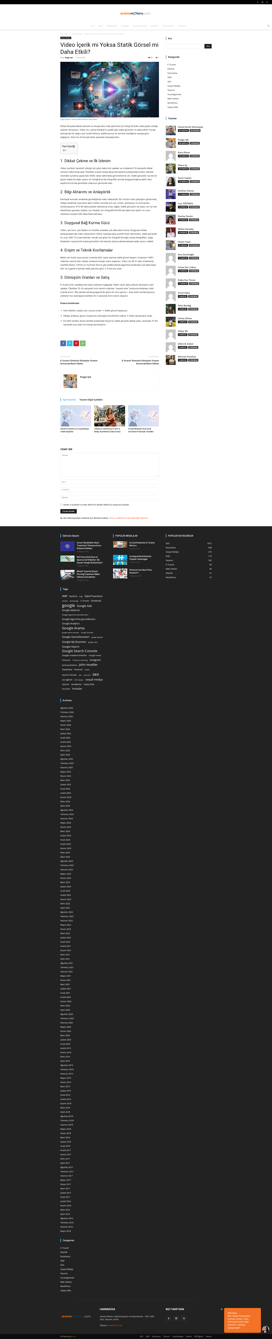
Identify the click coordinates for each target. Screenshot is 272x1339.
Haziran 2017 (66, 1175)
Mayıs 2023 (65, 873)
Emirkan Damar (186, 190)
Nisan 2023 (65, 878)
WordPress (172, 103)
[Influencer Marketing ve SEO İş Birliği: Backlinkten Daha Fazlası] (109, 415)
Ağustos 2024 (66, 810)
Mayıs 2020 (65, 1027)
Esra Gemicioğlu (186, 254)
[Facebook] (258, 2)
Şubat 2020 (65, 1039)
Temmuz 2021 (67, 967)
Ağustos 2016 (66, 1218)
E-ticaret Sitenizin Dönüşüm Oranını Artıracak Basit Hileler (78, 362)
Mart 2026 (65, 729)
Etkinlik (155, 26)
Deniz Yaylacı (184, 178)
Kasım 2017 (65, 1154)
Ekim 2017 (65, 1158)
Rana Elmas (184, 152)
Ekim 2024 (65, 801)
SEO (92, 26)
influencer (66, 660)
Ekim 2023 (65, 852)
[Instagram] (262, 2)
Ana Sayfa (64, 34)
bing (81, 596)
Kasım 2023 (65, 848)
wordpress (76, 684)
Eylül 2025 (65, 754)
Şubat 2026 (65, 733)
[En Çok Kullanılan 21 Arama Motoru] (120, 544)
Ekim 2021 (65, 954)
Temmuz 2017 (67, 1171)
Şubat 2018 (65, 1141)
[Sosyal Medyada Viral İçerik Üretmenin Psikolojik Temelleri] (143, 415)
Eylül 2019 (65, 1061)
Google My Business (74, 641)
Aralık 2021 (65, 946)
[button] (268, 26)
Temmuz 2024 (67, 814)
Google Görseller (87, 632)
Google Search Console (79, 650)
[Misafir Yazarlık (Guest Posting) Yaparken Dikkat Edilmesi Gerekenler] (67, 575)
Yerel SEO (66, 689)
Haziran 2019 (66, 1073)
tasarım (65, 684)
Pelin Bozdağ (184, 305)
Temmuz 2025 (67, 763)
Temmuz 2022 (67, 916)
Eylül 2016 (65, 1214)
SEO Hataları (78, 680)
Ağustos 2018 (66, 1116)
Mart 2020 (65, 1035)
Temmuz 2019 (67, 1069)
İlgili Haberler (69, 399)
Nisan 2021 (65, 980)
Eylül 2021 (65, 959)
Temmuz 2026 (67, 712)
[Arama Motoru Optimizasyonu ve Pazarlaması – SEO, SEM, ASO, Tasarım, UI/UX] (136, 14)
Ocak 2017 (65, 1197)
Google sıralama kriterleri (74, 655)
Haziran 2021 (66, 971)
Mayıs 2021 (65, 976)
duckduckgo (74, 601)
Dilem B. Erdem (186, 344)
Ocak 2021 (65, 993)
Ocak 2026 (65, 737)
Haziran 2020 (66, 1022)
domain (65, 601)
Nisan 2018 (65, 1133)
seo (96, 674)
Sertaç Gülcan (185, 318)
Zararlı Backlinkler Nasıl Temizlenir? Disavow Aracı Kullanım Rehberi (89, 545)
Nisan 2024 (65, 827)
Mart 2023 (65, 882)
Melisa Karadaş (186, 229)
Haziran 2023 (66, 869)
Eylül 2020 (65, 1010)
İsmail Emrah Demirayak (190, 127)
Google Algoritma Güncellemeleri (75, 615)
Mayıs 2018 (65, 1129)
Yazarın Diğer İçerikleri (91, 399)
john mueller (88, 664)
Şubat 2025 (65, 784)
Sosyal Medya (140, 26)
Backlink (73, 596)
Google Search (70, 646)
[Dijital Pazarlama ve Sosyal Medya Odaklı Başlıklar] (75, 415)
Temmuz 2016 (67, 1222)
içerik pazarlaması (69, 665)
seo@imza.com (115, 1325)
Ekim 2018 (65, 1107)
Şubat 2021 (65, 988)
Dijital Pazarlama (93, 596)
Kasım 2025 (65, 746)
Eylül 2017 (65, 1163)
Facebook (96, 600)
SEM (100, 26)
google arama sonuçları (70, 632)
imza (74, 1336)
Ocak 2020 (65, 1044)
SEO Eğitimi (168, 26)
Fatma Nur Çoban (187, 267)
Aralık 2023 (65, 844)
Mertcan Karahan (187, 356)
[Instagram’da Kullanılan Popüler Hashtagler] (120, 560)
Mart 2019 (65, 1086)
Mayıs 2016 (65, 1231)
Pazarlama (111, 26)
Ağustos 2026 (66, 708)
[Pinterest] (76, 343)
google (68, 605)
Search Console (69, 675)
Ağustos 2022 (66, 912)
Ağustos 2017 (66, 1167)
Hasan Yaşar (184, 241)
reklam (87, 670)
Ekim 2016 (65, 1209)
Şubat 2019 (65, 1090)
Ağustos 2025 (66, 759)
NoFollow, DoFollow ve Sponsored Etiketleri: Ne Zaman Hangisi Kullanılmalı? (90, 560)
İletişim (181, 26)
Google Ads (84, 605)
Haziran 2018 (66, 1124)
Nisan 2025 (65, 776)
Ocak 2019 (65, 1095)
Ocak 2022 (65, 941)
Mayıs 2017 (65, 1180)
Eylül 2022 (65, 907)
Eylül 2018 (65, 1112)
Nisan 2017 (65, 1184)
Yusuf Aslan (184, 292)
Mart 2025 (65, 780)
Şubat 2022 (65, 937)
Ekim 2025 (65, 750)
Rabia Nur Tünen (187, 280)
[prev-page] (62, 437)
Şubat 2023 (65, 886)
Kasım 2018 (65, 1103)
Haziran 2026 (66, 716)
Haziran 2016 (66, 1226)
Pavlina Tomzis (185, 216)
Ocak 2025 (65, 788)
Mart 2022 (65, 933)
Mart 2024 (65, 831)
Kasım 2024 (65, 797)
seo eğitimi (67, 679)
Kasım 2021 (65, 950)
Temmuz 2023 (67, 865)
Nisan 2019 (65, 1082)
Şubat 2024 (65, 835)
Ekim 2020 (65, 1005)
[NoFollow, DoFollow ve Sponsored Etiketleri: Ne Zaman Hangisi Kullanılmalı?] (67, 559)
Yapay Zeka (172, 107)
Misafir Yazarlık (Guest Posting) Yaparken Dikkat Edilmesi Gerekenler (88, 574)
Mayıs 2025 (65, 771)
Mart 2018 (65, 1137)
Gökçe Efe (183, 331)
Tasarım (125, 26)
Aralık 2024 (65, 793)
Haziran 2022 (66, 920)
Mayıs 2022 (65, 924)
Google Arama (73, 627)
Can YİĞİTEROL (185, 203)
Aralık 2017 (65, 1150)
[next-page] (66, 437)
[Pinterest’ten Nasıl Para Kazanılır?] (120, 573)
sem (80, 675)
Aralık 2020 (65, 997)
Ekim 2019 (65, 1056)
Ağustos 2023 (66, 861)
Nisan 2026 (65, 725)
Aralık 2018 (65, 1099)
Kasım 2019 (65, 1052)
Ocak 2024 (65, 839)
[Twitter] (267, 2)
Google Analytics (71, 623)
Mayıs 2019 (65, 1078)
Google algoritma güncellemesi (78, 619)
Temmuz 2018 (67, 1120)
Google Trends (95, 655)
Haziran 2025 (66, 767)
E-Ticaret (171, 64)
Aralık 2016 (65, 1201)
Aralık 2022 (65, 895)
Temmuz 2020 (67, 1018)
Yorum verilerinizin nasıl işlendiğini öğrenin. (128, 518)
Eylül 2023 (65, 856)
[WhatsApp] (83, 343)
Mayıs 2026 (65, 720)
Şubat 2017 (65, 1192)
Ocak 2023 (65, 890)
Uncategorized (174, 94)
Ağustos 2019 (66, 1065)
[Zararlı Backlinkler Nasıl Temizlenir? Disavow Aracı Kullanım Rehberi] (67, 546)
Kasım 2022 (65, 899)
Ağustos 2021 (66, 963)
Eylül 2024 (65, 805)
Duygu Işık (69, 57)
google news (92, 642)
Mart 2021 (65, 984)
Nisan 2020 (65, 1031)
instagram (95, 659)
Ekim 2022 (65, 903)
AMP (64, 596)
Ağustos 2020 (66, 1014)
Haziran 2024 (66, 818)
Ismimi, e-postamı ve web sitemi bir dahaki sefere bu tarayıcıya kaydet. (96, 504)
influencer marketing (80, 660)
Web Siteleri (173, 98)
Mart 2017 (65, 1188)
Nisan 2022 (65, 929)
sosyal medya (94, 679)
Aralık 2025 (65, 742)
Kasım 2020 (65, 1001)
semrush (87, 675)
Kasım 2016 (65, 1205)
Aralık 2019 (65, 1048)
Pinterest (78, 669)
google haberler (97, 637)
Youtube (77, 688)
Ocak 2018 (65, 1146)
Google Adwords (71, 610)
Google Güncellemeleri (75, 636)
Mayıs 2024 (65, 822)
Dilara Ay (182, 165)
